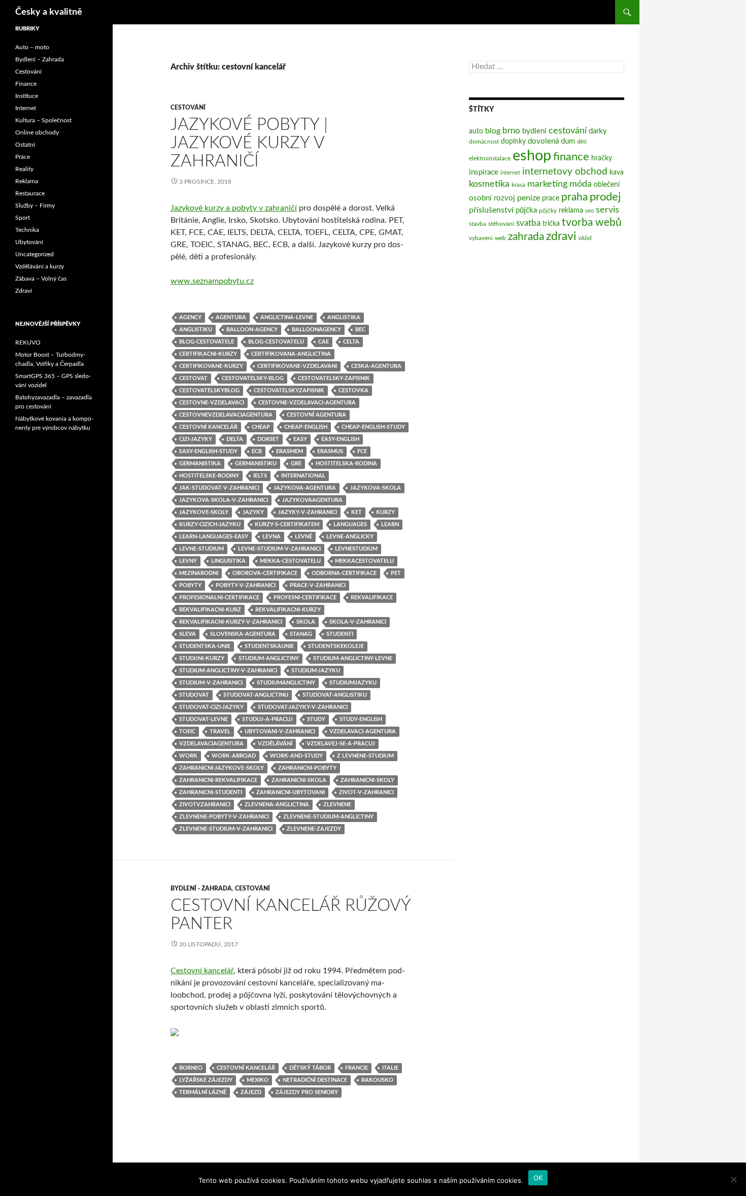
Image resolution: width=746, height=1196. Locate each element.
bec (360, 329)
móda (580, 184)
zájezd (251, 1092)
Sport (22, 218)
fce (362, 451)
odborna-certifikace (344, 573)
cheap (261, 427)
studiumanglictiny (286, 683)
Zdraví (23, 291)
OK (538, 1178)
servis (607, 210)
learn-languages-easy (213, 536)
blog (492, 131)
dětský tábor (310, 1068)
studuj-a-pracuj (267, 719)
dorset (268, 439)
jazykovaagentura (312, 500)
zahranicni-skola (299, 780)
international (303, 476)
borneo (190, 1068)
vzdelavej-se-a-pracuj (341, 743)
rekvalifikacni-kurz (210, 609)
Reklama (26, 181)
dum (568, 141)
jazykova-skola (375, 488)
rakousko (377, 1080)
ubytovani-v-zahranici (280, 731)
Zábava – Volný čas (40, 279)
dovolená (543, 141)
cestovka (353, 390)
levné (303, 536)
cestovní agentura (316, 415)
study (316, 719)
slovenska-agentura (243, 634)
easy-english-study (208, 451)
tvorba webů (592, 222)
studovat (194, 695)
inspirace (483, 172)
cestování (568, 130)
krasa (518, 185)
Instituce (26, 96)
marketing (547, 184)
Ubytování (29, 242)
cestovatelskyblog (209, 390)
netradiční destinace (315, 1080)
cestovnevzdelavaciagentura (226, 415)
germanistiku (256, 463)
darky (598, 131)
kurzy (385, 512)
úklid (585, 238)
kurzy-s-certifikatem (287, 524)
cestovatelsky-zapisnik (334, 378)
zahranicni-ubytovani (290, 792)
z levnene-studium (365, 756)
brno (511, 130)
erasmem (289, 451)
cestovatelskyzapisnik (289, 390)
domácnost (484, 142)
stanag (301, 634)
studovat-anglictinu (255, 695)
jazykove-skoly (203, 512)
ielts (260, 476)
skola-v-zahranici (357, 622)
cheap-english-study (373, 427)
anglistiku (195, 329)
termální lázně (202, 1092)
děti (582, 142)
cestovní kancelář (208, 427)
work (188, 756)
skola (305, 622)
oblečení (607, 184)
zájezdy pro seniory (307, 1092)
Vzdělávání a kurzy (39, 266)
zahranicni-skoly (367, 780)
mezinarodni (198, 573)
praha (574, 197)
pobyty (190, 585)
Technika (27, 230)
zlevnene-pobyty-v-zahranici (224, 816)
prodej (605, 197)
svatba (528, 223)
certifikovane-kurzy (211, 366)
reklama (571, 210)
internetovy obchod (564, 172)
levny (188, 561)
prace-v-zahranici (318, 585)
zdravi (561, 236)
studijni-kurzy (201, 658)
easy (300, 439)
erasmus (330, 451)
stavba (477, 224)
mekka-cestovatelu (290, 561)
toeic (187, 731)
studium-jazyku (315, 670)
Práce (22, 157)
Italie (390, 1068)
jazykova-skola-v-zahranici (223, 500)
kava (616, 172)
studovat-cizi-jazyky (211, 707)
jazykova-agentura (305, 488)
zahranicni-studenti (210, 792)
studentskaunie (269, 646)
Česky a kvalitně (48, 12)
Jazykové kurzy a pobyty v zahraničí (234, 208)
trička (551, 223)
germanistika (200, 463)
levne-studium (201, 549)
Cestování (188, 108)
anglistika (343, 317)
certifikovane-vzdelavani (297, 366)
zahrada (526, 236)
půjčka (526, 210)
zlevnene (337, 804)
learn (390, 524)
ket (356, 512)
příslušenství (491, 210)
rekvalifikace (372, 597)
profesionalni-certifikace (219, 597)
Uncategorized (34, 254)
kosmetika (489, 184)
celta (351, 342)
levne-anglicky (350, 536)
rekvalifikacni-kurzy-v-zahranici (230, 622)
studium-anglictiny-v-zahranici (228, 670)
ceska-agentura (376, 366)
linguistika (228, 561)
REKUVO (28, 342)
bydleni (534, 131)
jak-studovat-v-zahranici (219, 488)
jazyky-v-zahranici (307, 512)
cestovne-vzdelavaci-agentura (307, 402)
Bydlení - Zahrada (201, 888)
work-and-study (296, 756)
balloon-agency (252, 329)
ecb (257, 451)
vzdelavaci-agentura (362, 731)
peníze (528, 198)
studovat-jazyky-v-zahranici (303, 707)
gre (296, 463)
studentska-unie (204, 646)
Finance (26, 84)
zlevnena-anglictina (277, 804)
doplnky (513, 141)
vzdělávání (275, 743)
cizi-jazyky (195, 439)
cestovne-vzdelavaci (211, 402)
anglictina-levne (286, 317)
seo (589, 211)
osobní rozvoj (492, 198)
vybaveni (481, 238)
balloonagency (316, 329)
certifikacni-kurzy (208, 354)
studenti (339, 634)
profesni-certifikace (305, 597)
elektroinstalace (490, 158)
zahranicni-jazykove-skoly (221, 768)
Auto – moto (32, 47)
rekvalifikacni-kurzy (288, 609)
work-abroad (234, 756)
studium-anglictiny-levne (352, 658)
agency (190, 317)
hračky (601, 158)
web (500, 238)
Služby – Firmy (35, 205)
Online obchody (37, 132)
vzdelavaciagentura (211, 743)
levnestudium (356, 549)
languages (350, 524)
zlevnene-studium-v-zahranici (226, 829)
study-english (361, 719)
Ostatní (25, 145)
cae (323, 342)
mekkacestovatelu (364, 561)
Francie (356, 1068)
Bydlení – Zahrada (39, 59)
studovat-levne (203, 719)
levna (271, 536)
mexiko (257, 1080)
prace (550, 198)
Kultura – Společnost (43, 120)
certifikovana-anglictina (291, 354)
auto (476, 131)
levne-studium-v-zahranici (279, 549)
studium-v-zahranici (211, 683)
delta (234, 439)
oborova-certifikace (264, 573)
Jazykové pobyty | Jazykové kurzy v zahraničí (249, 142)
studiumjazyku (353, 683)
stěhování (501, 224)
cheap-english (305, 427)
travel (220, 731)
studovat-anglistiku (334, 695)
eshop (532, 155)
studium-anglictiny (269, 658)
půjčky (548, 211)
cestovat (193, 378)
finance (571, 157)
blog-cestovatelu (276, 342)
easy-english (340, 439)
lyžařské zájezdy (205, 1080)
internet (510, 173)
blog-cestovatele (206, 342)
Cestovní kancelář (202, 971)
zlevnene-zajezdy (314, 829)
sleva (187, 634)
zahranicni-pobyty (307, 768)
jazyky (253, 512)
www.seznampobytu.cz (212, 281)
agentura (231, 317)
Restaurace (30, 193)
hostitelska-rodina (346, 463)
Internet (25, 108)
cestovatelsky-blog (253, 378)
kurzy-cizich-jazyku (210, 524)
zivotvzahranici (204, 804)
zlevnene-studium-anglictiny (328, 816)
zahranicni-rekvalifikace (218, 780)
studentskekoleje (336, 646)
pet (396, 573)
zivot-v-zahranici (366, 792)
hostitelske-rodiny (209, 476)
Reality (24, 169)
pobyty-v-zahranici (246, 585)
